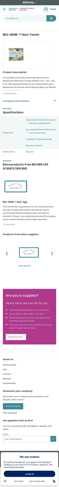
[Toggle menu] (4, 9)
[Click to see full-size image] (28, 54)
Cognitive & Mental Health (39, 139)
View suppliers (10, 412)
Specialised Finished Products (41, 120)
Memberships (9, 364)
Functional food (37, 132)
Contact (7, 374)
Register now (16, 337)
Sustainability (9, 383)
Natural (29, 151)
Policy (6, 434)
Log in (53, 9)
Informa (29, 2)
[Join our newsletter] (46, 9)
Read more (10, 93)
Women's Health (34, 145)
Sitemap (7, 378)
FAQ (5, 369)
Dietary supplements (40, 123)
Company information (16, 101)
